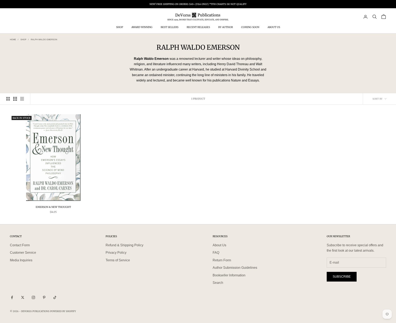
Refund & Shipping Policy (124, 245)
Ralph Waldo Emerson (44, 39)
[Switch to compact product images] (22, 98)
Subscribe (342, 276)
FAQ (216, 252)
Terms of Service (118, 260)
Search (218, 282)
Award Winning (141, 27)
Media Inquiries (21, 260)
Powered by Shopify (63, 311)
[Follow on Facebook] (12, 297)
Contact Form (20, 245)
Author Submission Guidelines (235, 267)
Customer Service (23, 252)
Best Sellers (169, 27)
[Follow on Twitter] (23, 297)
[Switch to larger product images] (8, 98)
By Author (225, 27)
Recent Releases (198, 27)
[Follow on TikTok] (55, 297)
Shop (119, 27)
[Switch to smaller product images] (15, 98)
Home (13, 39)
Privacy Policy (116, 252)
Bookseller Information (229, 275)
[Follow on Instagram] (33, 297)
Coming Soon (250, 27)
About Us (274, 27)
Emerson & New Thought (53, 207)
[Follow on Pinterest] (44, 297)
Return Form (222, 260)
